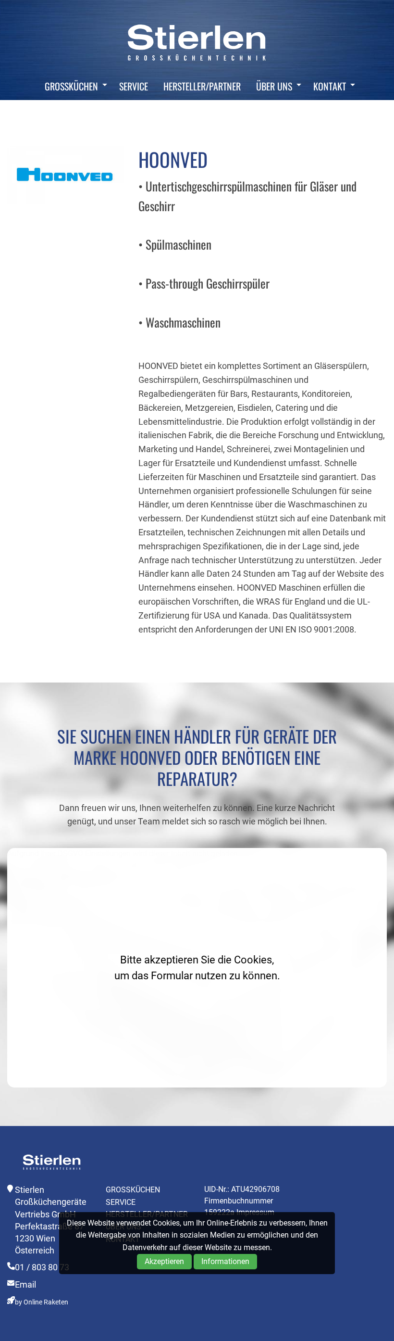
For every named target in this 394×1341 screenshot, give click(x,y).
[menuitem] (73, 86)
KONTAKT (329, 86)
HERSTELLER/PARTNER (202, 86)
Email (25, 1284)
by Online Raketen (41, 1302)
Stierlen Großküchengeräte (197, 42)
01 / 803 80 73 (42, 1267)
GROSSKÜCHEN (71, 86)
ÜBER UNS (274, 86)
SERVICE (133, 86)
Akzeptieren (164, 1261)
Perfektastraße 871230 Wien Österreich (49, 1238)
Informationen (225, 1261)
